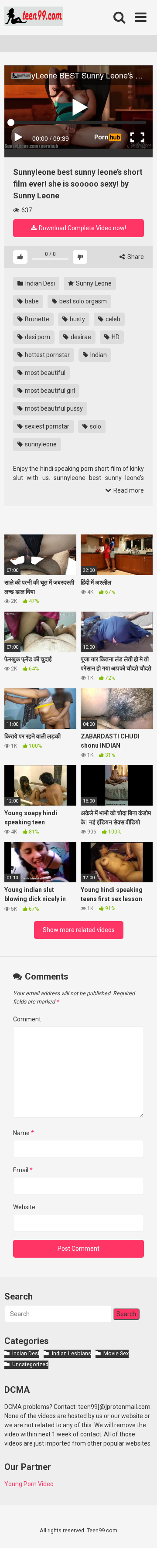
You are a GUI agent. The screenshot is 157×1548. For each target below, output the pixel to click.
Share (135, 256)
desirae (80, 336)
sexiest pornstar (46, 426)
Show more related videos (79, 929)
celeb (112, 319)
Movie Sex (116, 1353)
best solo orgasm (82, 301)
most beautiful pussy (53, 408)
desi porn (37, 336)
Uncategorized (30, 1364)
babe (31, 301)
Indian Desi (39, 283)
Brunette (36, 319)
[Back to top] (141, 1530)
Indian (98, 354)
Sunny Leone (93, 283)
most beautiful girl (49, 390)
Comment (27, 1019)
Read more (128, 490)
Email (23, 1170)
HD (114, 336)
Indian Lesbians (71, 1353)
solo (95, 426)
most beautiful (44, 372)
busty (76, 319)
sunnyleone (40, 444)
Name (23, 1133)
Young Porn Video (29, 1483)
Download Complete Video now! (82, 228)
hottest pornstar (47, 354)
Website (24, 1207)
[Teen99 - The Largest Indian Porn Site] (33, 18)
